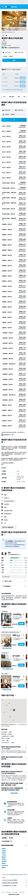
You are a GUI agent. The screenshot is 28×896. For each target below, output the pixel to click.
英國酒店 (4, 859)
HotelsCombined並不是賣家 (9, 880)
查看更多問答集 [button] (14, 793)
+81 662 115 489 (6, 45)
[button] (2, 6)
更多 (2, 464)
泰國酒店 (4, 867)
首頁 (3, 892)
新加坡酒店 (4, 861)
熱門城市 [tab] (11, 838)
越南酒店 (4, 863)
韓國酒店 (4, 857)
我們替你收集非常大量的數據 (10, 883)
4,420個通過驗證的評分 (13, 47)
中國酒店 (4, 853)
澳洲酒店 (4, 848)
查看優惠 (21, 623)
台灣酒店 (4, 850)
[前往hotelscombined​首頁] (11, 6)
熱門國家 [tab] (4, 838)
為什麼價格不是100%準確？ (9, 885)
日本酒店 (4, 855)
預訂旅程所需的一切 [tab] (7, 841)
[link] (7, 627)
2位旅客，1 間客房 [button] (8, 56)
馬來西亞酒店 (5, 865)
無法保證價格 (24, 874)
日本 (7, 892)
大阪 (13, 892)
